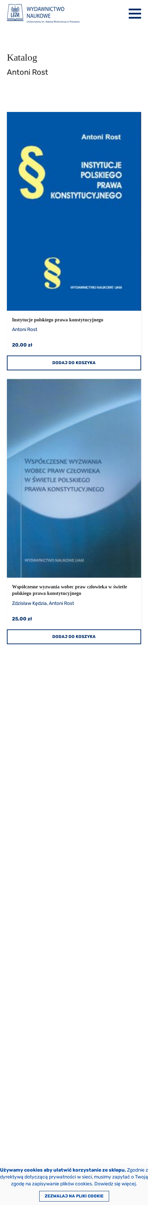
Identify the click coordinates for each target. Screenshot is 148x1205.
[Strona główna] (43, 13)
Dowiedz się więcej (115, 1184)
